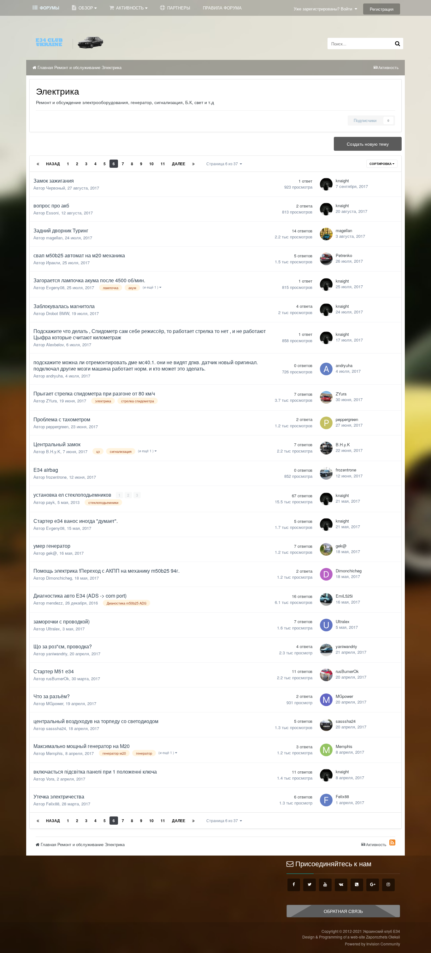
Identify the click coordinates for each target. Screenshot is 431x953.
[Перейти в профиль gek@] (326, 549)
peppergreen (57, 427)
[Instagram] (388, 885)
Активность (130, 8)
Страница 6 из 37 (223, 163)
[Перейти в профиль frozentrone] (326, 473)
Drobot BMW (57, 313)
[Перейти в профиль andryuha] (326, 369)
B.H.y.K (53, 451)
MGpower (54, 703)
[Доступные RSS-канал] (392, 842)
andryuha (54, 376)
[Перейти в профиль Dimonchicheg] (326, 574)
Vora (50, 779)
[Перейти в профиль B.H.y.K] (326, 448)
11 (163, 164)
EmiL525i (344, 596)
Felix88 (52, 804)
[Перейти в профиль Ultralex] (326, 625)
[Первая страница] (37, 164)
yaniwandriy (56, 654)
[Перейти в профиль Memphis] (326, 750)
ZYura (51, 401)
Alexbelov (55, 345)
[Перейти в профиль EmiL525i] (326, 599)
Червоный (55, 188)
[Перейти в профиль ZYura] (326, 397)
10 (151, 164)
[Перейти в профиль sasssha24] (326, 724)
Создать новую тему (368, 144)
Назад (53, 164)
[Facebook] (293, 885)
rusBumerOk (57, 678)
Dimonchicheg (59, 578)
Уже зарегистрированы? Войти (324, 9)
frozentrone (56, 477)
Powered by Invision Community (372, 943)
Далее (178, 164)
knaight (342, 181)
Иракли (53, 263)
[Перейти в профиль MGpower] (326, 699)
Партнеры (178, 8)
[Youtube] (325, 885)
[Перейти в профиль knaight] (326, 184)
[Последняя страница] (193, 164)
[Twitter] (309, 885)
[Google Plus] (372, 885)
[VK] (341, 885)
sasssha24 (56, 728)
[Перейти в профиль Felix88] (326, 800)
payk (50, 502)
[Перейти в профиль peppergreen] (326, 423)
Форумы (48, 8)
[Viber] (357, 885)
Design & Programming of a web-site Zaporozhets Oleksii (351, 936)
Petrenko (344, 255)
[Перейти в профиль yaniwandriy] (326, 650)
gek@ (51, 553)
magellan (54, 238)
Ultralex (53, 629)
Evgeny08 (55, 287)
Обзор (85, 8)
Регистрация (381, 9)
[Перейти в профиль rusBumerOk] (326, 675)
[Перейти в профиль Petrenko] (326, 259)
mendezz (54, 603)
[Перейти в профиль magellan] (326, 234)
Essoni (52, 213)
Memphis (54, 753)
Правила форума (222, 8)
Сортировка (381, 163)
